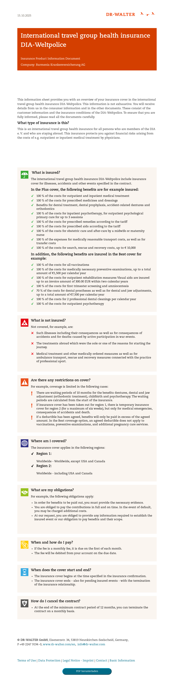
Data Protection (49, 660)
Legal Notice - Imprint (78, 660)
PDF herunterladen (87, 671)
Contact (101, 660)
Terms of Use (26, 660)
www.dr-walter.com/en (59, 644)
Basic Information (122, 660)
